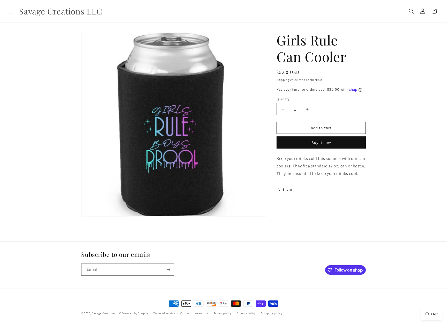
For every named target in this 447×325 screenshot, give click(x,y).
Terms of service (164, 313)
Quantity (283, 99)
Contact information (194, 313)
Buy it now (321, 142)
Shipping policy (271, 313)
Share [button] (287, 189)
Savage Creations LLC (106, 313)
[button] (11, 11)
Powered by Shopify (135, 313)
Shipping (283, 80)
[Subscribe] (168, 270)
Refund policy (222, 313)
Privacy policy (246, 313)
